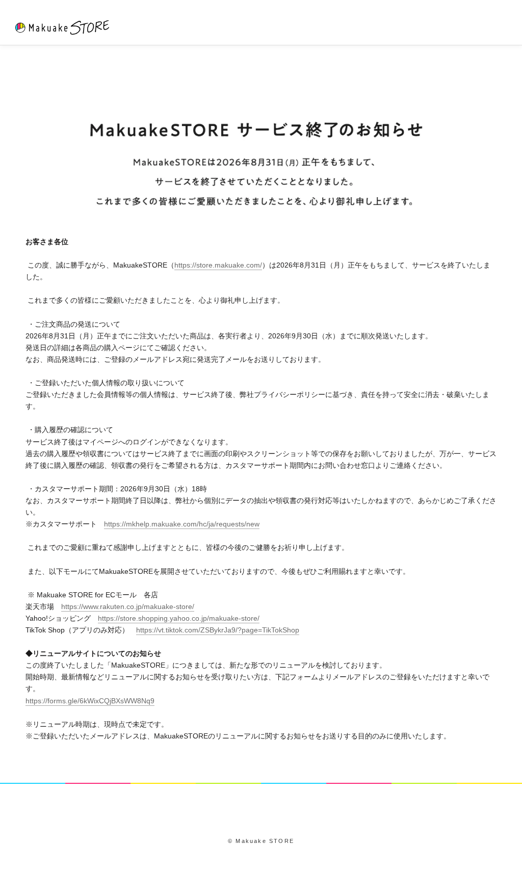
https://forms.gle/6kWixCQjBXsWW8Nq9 (89, 701)
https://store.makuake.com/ (218, 265)
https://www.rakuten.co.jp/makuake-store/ (127, 606)
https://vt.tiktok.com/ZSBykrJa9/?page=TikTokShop (217, 630)
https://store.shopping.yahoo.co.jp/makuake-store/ (178, 618)
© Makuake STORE (261, 841)
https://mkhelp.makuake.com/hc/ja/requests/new (181, 524)
